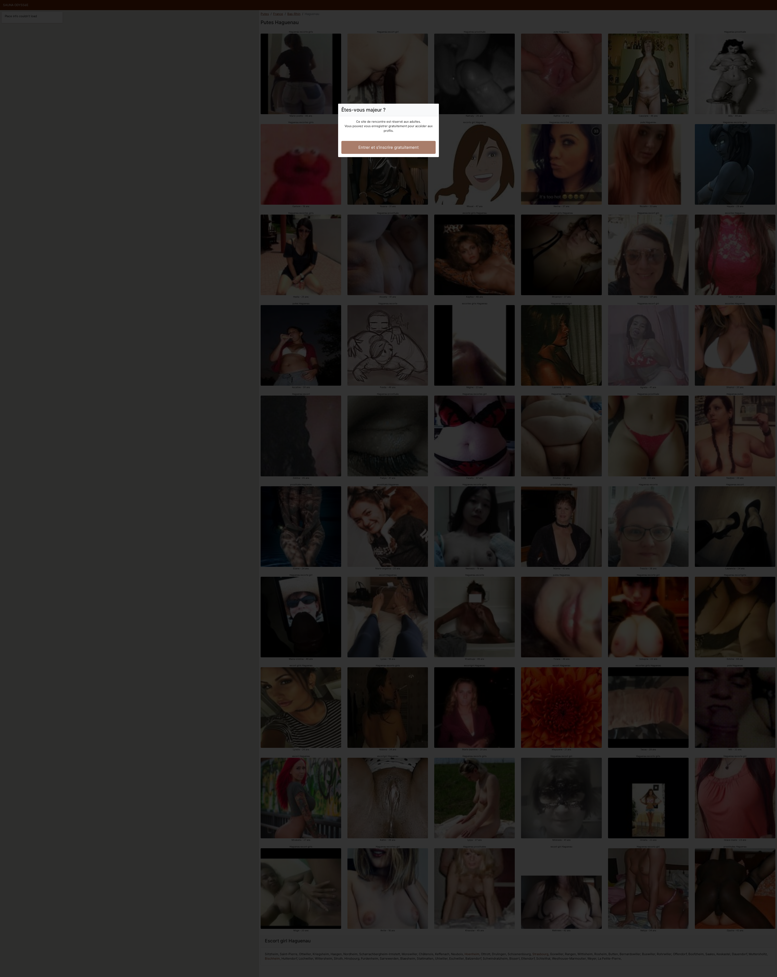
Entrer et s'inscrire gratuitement (388, 147)
